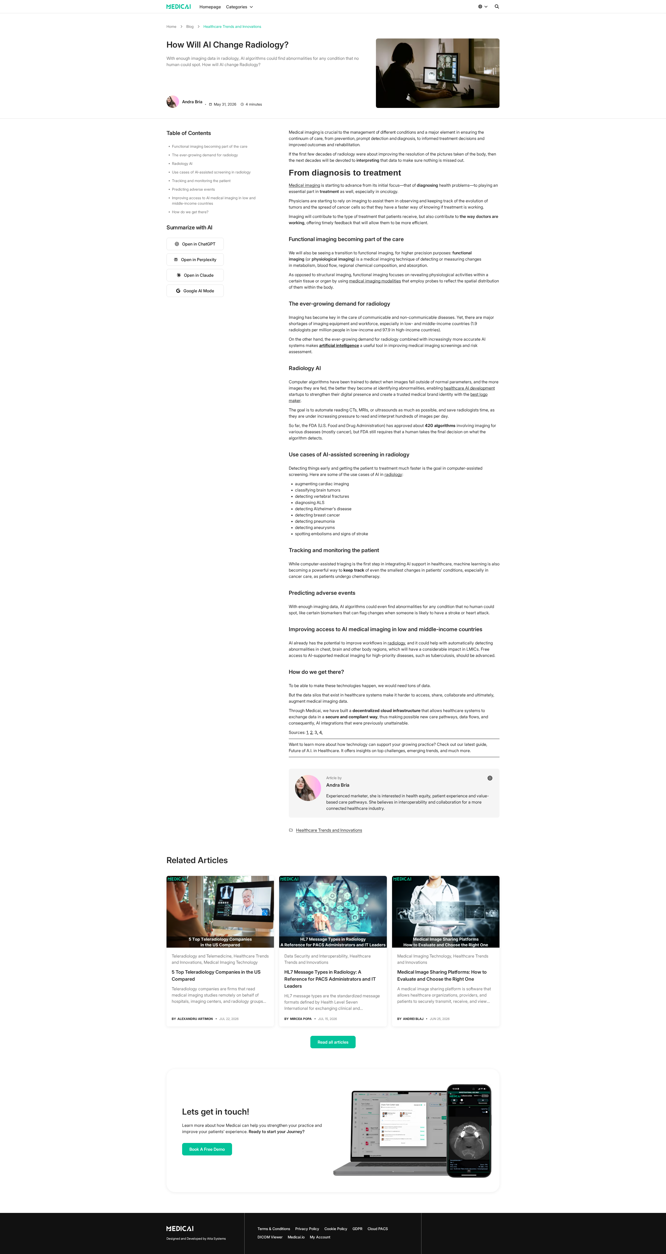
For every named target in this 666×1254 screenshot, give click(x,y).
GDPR (357, 1228)
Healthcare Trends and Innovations (232, 26)
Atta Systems (216, 1238)
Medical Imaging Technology (231, 962)
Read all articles (333, 1042)
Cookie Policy (335, 1228)
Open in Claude (199, 275)
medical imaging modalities (375, 280)
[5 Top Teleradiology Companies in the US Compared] (220, 912)
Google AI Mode (198, 290)
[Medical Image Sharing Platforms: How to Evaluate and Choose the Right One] (445, 912)
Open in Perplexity (198, 259)
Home (171, 26)
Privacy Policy (307, 1228)
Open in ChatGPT (198, 244)
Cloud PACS (378, 1228)
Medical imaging (304, 185)
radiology (393, 474)
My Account (320, 1237)
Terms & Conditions (274, 1228)
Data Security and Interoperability (316, 956)
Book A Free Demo (207, 1149)
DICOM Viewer (270, 1237)
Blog (190, 26)
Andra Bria (337, 785)
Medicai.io (296, 1237)
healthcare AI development (469, 388)
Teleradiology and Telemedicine (202, 956)
